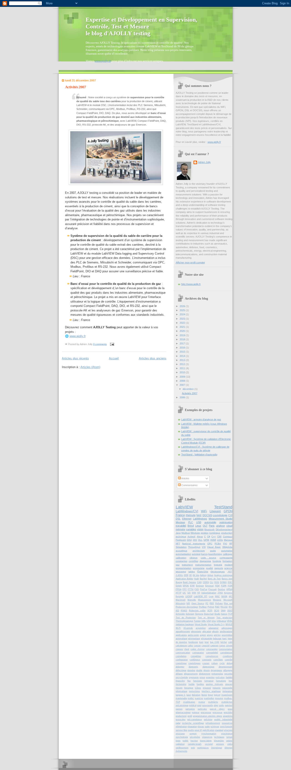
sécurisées (195, 737)
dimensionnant (225, 667)
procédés (228, 712)
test (198, 515)
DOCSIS (207, 515)
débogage (227, 670)
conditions (227, 656)
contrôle (228, 660)
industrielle (227, 688)
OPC (209, 543)
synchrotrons (182, 737)
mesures (219, 698)
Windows (195, 533)
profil (190, 716)
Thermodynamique (184, 621)
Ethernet (186, 518)
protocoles (181, 719)
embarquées (217, 674)
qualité (209, 568)
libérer (204, 695)
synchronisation (208, 733)
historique (188, 688)
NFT (178, 543)
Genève (221, 589)
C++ (213, 536)
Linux (198, 525)
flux (189, 681)
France (180, 515)
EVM (192, 586)
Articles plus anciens (152, 358)
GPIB (206, 540)
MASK (224, 596)
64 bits (196, 575)
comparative (198, 652)
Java (178, 533)
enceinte (228, 674)
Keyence (228, 593)
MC (230, 596)
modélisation (189, 702)
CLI (211, 582)
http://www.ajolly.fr (191, 284)
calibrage (227, 554)
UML (203, 621)
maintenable (181, 698)
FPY (185, 589)
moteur (201, 702)
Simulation (181, 547)
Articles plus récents (75, 358)
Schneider (180, 614)
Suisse (224, 614)
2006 (183, 397)
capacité (206, 645)
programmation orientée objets (207, 716)
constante (206, 660)
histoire (179, 688)
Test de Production (186, 617)
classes (179, 649)
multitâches (226, 702)
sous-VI (198, 730)
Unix (214, 621)
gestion (204, 533)
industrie (217, 688)
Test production (224, 617)
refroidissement (213, 723)
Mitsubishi (180, 603)
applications (181, 635)
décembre (188, 389)
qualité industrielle (223, 719)
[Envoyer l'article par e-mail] (112, 344)
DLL (200, 540)
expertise (210, 677)
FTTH (190, 589)
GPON (228, 511)
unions (229, 741)
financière (180, 681)
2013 (183, 360)
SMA (223, 610)
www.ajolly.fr (103, 61)
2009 (183, 376)
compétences (212, 656)
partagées (190, 709)
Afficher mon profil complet (190, 262)
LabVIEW (184, 507)
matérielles (209, 698)
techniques (219, 737)
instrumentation (203, 564)
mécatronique (182, 705)
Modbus (185, 533)
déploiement (204, 674)
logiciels (218, 564)
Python (211, 607)
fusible (191, 684)
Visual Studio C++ (216, 624)
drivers (206, 670)
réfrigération (181, 726)
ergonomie (194, 677)
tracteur (194, 741)
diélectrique (181, 670)
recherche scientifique (193, 723)
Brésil (191, 525)
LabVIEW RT (200, 596)
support (193, 733)
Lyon (211, 596)
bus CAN (214, 642)
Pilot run (228, 603)
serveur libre (181, 730)
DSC (230, 582)
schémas (215, 726)
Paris (212, 525)
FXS (197, 589)
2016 (183, 347)
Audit (196, 579)
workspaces (203, 748)
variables (191, 529)
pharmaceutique (183, 712)
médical (192, 705)
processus (217, 712)
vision (200, 529)
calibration (181, 557)
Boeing (179, 582)
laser (188, 695)
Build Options (189, 582)
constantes (181, 561)
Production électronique (187, 607)
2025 (183, 310)
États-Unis (202, 571)
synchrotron (226, 733)
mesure (191, 515)
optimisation (225, 522)
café (230, 642)
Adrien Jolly (204, 162)
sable (207, 726)
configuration (182, 660)
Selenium (190, 614)
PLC (190, 522)
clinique (194, 557)
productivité (181, 716)
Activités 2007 (75, 87)
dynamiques (216, 670)
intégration (227, 691)
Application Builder (184, 579)
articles (217, 635)
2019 (183, 335)
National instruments (193, 543)
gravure (228, 684)
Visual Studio (201, 624)
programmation (183, 568)
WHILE (229, 624)
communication (183, 652)
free (230, 681)
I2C (184, 593)
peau (230, 709)
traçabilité (181, 525)
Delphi (179, 586)
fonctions (197, 681)
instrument (187, 564)
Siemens (199, 614)
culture (214, 663)
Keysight (180, 596)
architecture (199, 550)
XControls (188, 628)
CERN (206, 582)
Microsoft (227, 600)
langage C (181, 695)
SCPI (209, 610)
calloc (190, 645)
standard (219, 730)
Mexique (180, 522)
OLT (205, 525)
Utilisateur (221, 621)
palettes (228, 705)
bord (201, 642)
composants (226, 557)
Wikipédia (227, 547)
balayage (217, 638)
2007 (183, 385)
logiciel (217, 695)
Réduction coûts (197, 610)
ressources (227, 723)
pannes (179, 709)
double (199, 670)
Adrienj (203, 575)
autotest (196, 554)
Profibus (203, 607)
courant (205, 663)
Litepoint (215, 511)
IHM (194, 593)
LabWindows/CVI (187, 511)
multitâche (213, 702)
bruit (207, 642)
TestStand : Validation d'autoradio (199, 454)
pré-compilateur (194, 719)
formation (227, 561)
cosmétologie (220, 515)
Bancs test (227, 579)
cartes (222, 645)
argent (203, 635)
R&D (217, 607)
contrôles (193, 561)
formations (221, 681)
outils (221, 705)
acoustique (181, 550)
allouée (215, 631)
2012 (183, 364)
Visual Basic (214, 547)
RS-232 (224, 607)
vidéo (229, 744)
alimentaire (196, 631)
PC (207, 603)
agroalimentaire (183, 631)
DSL (178, 518)
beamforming (215, 554)
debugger (180, 667)
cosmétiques (194, 663)
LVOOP (189, 596)
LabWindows (200, 518)
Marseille (192, 600)
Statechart (209, 614)
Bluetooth (209, 529)
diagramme (205, 561)
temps (229, 737)
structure (228, 730)
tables (191, 571)
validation (180, 744)
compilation (181, 656)
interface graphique (211, 691)
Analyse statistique (223, 575)
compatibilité (212, 652)
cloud (229, 525)
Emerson (209, 586)
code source (208, 557)
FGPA (223, 586)
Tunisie (197, 621)
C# (208, 536)
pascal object (217, 709)
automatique (181, 638)
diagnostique (208, 667)
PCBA (218, 543)
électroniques (218, 571)
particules (202, 709)
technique (181, 536)
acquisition (201, 628)
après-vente (193, 635)
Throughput (194, 547)
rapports (218, 568)
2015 (183, 351)
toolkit (185, 741)
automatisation (183, 554)
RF (230, 543)
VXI (204, 547)
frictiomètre (181, 684)
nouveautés (207, 705)
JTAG (220, 593)
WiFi (204, 511)
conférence (195, 660)
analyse (220, 525)
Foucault (212, 589)
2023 (183, 318)
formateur (208, 681)
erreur (202, 677)
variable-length (194, 744)
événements (181, 751)
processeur (206, 712)
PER (212, 603)
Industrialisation (208, 593)
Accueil (114, 358)
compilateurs (226, 652)
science (228, 568)
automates (226, 550)
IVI (198, 593)
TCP (230, 614)
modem (228, 564)
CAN (199, 582)
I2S (189, 593)
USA (209, 621)
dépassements (191, 674)
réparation (192, 726)
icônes (198, 688)
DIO (195, 540)
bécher (224, 642)
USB (198, 522)
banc (224, 638)
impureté (207, 688)
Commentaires (189, 485)
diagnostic (193, 667)
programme (199, 568)
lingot (210, 695)
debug (229, 663)
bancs (204, 554)
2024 (183, 314)
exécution (220, 677)
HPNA (229, 589)
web (193, 748)
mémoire (180, 529)
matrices (199, 698)
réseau (201, 726)
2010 (183, 372)
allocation (206, 631)
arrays (210, 635)
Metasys (217, 600)
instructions (194, 691)
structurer (180, 733)
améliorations (226, 631)
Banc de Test (214, 579)
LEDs (220, 540)
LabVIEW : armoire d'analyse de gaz (201, 419)
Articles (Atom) (90, 367)
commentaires (225, 649)
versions (220, 744)
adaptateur (213, 628)
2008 (183, 380)
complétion (196, 656)
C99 (219, 536)
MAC (217, 596)
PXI (225, 543)
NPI (188, 603)
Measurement (204, 600)
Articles (185, 478)
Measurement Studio (220, 518)
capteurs (214, 645)
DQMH (223, 582)
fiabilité (229, 677)
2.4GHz (179, 575)
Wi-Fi (178, 628)
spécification (208, 730)
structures (181, 571)
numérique (214, 533)
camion (197, 645)
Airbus (210, 575)
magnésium (226, 695)
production (226, 533)
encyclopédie (182, 677)
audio (213, 550)
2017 (183, 343)
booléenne (193, 642)
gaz (178, 564)
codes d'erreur (198, 649)
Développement (224, 529)
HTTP (178, 593)
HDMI (213, 540)
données (191, 670)
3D (190, 575)
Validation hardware (185, 624)
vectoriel (209, 744)
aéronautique (194, 638)
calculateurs (181, 645)
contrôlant (218, 660)
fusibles (200, 684)
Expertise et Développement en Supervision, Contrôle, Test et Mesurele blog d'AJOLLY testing (141, 26)
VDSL (229, 621)
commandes (212, 649)
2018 (183, 339)
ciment (229, 645)
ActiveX (192, 536)
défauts (179, 674)
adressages (226, 628)
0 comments (100, 344)
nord (199, 705)
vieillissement (182, 748)
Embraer (200, 586)
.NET (229, 572)
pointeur (195, 712)
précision (208, 719)
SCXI (216, 610)
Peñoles (219, 603)
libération (196, 695)
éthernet (228, 748)
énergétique (216, 748)
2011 (183, 368)
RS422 (184, 610)
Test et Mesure (206, 617)
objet (216, 705)
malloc (191, 698)
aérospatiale (206, 638)
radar (178, 723)
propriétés (227, 716)
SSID (229, 610)
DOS (216, 582)
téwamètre (219, 741)
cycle (222, 663)
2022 (183, 322)
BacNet (203, 579)
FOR (230, 586)
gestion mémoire (214, 684)
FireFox (203, 589)
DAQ (189, 540)
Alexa (200, 536)
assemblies (227, 635)
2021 (183, 327)
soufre (191, 730)
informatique (181, 691)
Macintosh (181, 600)
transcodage (206, 741)
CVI (230, 515)
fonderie (217, 561)
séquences (207, 737)
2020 (183, 331)
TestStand (223, 507)
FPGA (178, 589)
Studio (217, 614)
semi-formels (226, 726)
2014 (183, 356)
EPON (186, 586)
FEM (217, 586)
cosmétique (181, 663)
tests (178, 741)
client (186, 649)
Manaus (228, 540)
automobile (210, 522)
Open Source (197, 603)
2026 (183, 306)
